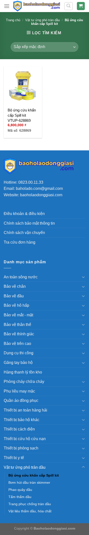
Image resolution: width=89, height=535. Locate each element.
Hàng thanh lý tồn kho (23, 372)
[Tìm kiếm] (68, 6)
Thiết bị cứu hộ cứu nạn (25, 439)
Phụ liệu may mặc (19, 391)
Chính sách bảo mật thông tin (29, 223)
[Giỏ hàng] (81, 6)
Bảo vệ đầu (14, 296)
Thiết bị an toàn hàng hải (25, 410)
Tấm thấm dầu (19, 497)
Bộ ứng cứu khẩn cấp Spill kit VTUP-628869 (22, 115)
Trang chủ (13, 20)
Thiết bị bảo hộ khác (21, 420)
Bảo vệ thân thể (17, 324)
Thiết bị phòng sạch (21, 448)
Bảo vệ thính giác (19, 334)
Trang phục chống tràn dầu (29, 504)
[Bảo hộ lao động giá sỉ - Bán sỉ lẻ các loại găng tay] (36, 6)
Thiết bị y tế (14, 458)
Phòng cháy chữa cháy (24, 381)
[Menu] (7, 6)
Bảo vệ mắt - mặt (18, 315)
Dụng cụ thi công (18, 353)
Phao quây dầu (20, 490)
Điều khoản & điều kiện (24, 214)
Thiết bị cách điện (19, 429)
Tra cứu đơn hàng (19, 242)
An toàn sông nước (21, 277)
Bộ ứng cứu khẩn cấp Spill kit (33, 475)
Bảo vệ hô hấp (16, 305)
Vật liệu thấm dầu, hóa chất (29, 511)
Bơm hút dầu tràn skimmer (29, 482)
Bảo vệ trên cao (17, 343)
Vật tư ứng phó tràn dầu (42, 20)
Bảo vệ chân (15, 286)
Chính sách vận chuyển (24, 233)
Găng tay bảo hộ (18, 362)
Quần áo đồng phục (21, 400)
